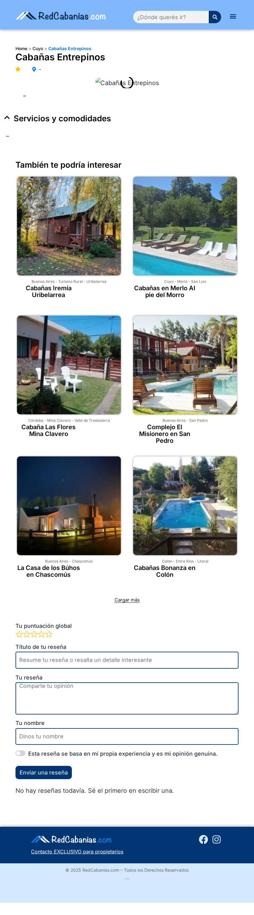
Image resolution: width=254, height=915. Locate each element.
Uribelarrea (96, 281)
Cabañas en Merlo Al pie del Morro (164, 291)
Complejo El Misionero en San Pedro (164, 433)
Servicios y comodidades (62, 118)
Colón (167, 561)
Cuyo (168, 281)
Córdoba (35, 420)
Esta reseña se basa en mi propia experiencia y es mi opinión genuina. (122, 753)
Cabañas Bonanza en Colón (164, 571)
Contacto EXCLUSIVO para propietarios (77, 851)
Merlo (182, 281)
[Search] (215, 17)
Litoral (202, 561)
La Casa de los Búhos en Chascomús (48, 571)
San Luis (198, 281)
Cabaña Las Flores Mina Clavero (48, 430)
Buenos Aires (43, 281)
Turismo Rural (70, 281)
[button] (233, 16)
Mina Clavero (59, 420)
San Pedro (198, 420)
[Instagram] (216, 839)
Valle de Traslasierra (92, 420)
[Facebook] (203, 839)
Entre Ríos (185, 561)
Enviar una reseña (44, 772)
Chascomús (82, 561)
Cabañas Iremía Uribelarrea (49, 291)
